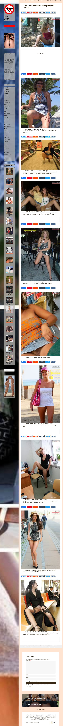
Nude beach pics (7, 124)
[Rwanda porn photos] (9, 279)
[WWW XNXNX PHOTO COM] (9, 309)
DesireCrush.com (33, 0)
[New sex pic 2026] (9, 240)
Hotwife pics (6, 115)
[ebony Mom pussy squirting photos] (9, 358)
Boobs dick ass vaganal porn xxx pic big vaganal (9, 205)
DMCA (41, 719)
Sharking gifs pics (7, 144)
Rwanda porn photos (9, 283)
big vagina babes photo (9, 185)
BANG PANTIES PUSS (9, 332)
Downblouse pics (7, 106)
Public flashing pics (7, 139)
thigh (50, 645)
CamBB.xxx (50, 0)
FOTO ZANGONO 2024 (9, 304)
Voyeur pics (6, 159)
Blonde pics (6, 95)
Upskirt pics (6, 157)
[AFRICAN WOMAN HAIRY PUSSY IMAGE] (9, 250)
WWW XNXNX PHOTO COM (9, 314)
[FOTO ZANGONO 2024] (9, 299)
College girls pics (7, 102)
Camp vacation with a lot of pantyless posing (31, 645)
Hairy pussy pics (7, 113)
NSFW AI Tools (58, 0)
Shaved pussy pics (7, 146)
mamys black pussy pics (9, 353)
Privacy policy (44, 719)
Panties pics (6, 130)
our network (38, 718)
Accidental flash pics (7, 87)
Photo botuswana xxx (9, 225)
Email (27, 677)
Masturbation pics (7, 117)
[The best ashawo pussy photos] (9, 260)
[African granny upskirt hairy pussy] (9, 191)
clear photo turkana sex (9, 235)
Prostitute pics (6, 137)
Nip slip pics (6, 122)
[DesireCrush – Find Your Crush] (9, 40)
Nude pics (5, 128)
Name (27, 674)
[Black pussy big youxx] (9, 210)
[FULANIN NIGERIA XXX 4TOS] (9, 171)
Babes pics (6, 93)
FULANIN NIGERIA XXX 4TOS (9, 176)
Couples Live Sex (40, 70)
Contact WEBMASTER (34, 719)
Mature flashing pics (7, 119)
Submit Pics (9, 25)
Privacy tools (49, 719)
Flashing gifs (6, 111)
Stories (5, 150)
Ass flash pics (6, 91)
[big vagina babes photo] (9, 181)
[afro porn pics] (9, 269)
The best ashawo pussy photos (9, 264)
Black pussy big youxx (9, 215)
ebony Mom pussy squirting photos (9, 363)
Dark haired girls (7, 104)
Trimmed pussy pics (7, 154)
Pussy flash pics (6, 141)
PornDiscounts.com (42, 0)
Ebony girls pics (6, 108)
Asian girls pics (6, 89)
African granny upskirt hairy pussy (9, 195)
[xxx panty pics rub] (9, 338)
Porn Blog (5, 135)
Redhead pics (6, 143)
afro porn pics (9, 273)
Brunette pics (6, 100)
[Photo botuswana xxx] (9, 220)
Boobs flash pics (7, 96)
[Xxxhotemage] (9, 319)
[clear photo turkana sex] (9, 230)
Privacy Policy (35, 681)
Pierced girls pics (7, 132)
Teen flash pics (6, 152)
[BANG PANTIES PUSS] (9, 329)
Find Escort (6, 109)
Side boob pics (6, 148)
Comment (28, 660)
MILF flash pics (6, 120)
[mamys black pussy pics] (9, 348)
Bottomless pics (6, 98)
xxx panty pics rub (9, 342)
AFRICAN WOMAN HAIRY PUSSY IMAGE (9, 254)
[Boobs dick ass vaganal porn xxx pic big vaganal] (9, 200)
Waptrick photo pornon (9, 294)
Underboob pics (6, 156)
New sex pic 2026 (9, 244)
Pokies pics (6, 133)
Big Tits (43, 709)
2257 (38, 719)
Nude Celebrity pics (7, 126)
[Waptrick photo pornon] (9, 289)
